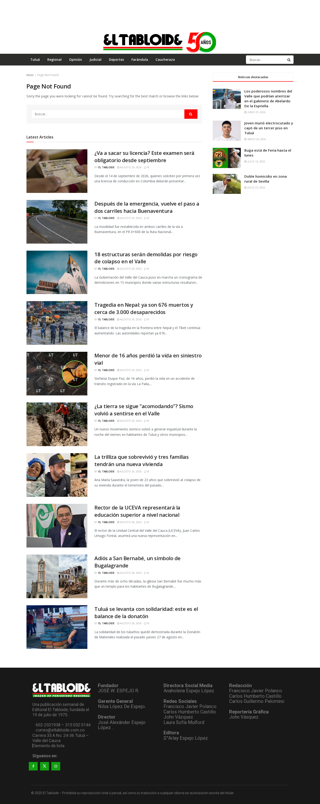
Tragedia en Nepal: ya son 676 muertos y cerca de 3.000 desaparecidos (143, 308)
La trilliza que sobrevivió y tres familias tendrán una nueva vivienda (141, 460)
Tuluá (35, 59)
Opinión (75, 59)
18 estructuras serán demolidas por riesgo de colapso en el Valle (145, 258)
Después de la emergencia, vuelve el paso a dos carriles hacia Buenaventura (146, 207)
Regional (54, 59)
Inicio (29, 75)
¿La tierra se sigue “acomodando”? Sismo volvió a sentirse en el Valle (143, 409)
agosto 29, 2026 (130, 167)
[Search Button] (289, 59)
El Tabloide (106, 167)
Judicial (95, 59)
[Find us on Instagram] (55, 766)
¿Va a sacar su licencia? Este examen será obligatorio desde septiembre (144, 156)
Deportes (116, 59)
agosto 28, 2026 (130, 522)
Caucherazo (165, 59)
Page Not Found (48, 75)
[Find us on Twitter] (44, 766)
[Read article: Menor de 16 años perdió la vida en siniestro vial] (56, 373)
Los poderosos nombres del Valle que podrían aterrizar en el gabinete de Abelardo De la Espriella (268, 98)
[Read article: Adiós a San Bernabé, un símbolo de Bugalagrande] (56, 576)
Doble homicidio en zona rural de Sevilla (265, 179)
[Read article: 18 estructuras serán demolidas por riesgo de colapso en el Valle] (56, 272)
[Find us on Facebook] (33, 766)
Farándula (139, 59)
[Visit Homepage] (160, 42)
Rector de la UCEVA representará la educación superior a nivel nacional (137, 511)
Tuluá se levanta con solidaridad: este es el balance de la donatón (146, 612)
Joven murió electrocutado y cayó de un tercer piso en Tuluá (268, 128)
